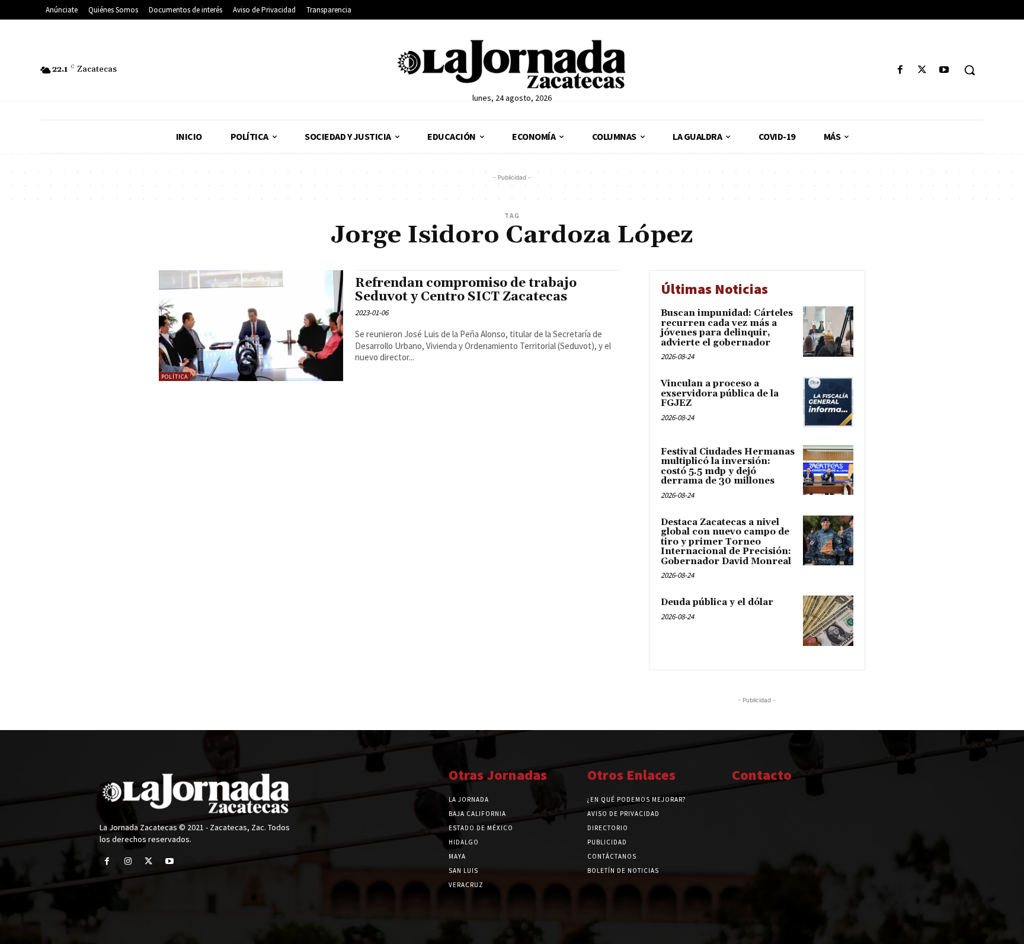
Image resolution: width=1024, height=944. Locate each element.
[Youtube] (944, 70)
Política (174, 376)
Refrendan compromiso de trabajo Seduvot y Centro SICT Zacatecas (466, 290)
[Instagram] (127, 861)
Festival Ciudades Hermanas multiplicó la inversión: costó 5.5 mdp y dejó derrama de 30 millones (728, 466)
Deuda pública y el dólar (717, 602)
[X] (922, 70)
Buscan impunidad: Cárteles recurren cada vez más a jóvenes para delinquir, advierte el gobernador (727, 328)
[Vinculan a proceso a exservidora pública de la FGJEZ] (828, 402)
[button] (969, 70)
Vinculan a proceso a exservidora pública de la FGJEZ (720, 393)
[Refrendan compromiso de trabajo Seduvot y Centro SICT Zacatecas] (251, 325)
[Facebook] (900, 70)
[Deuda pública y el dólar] (828, 621)
